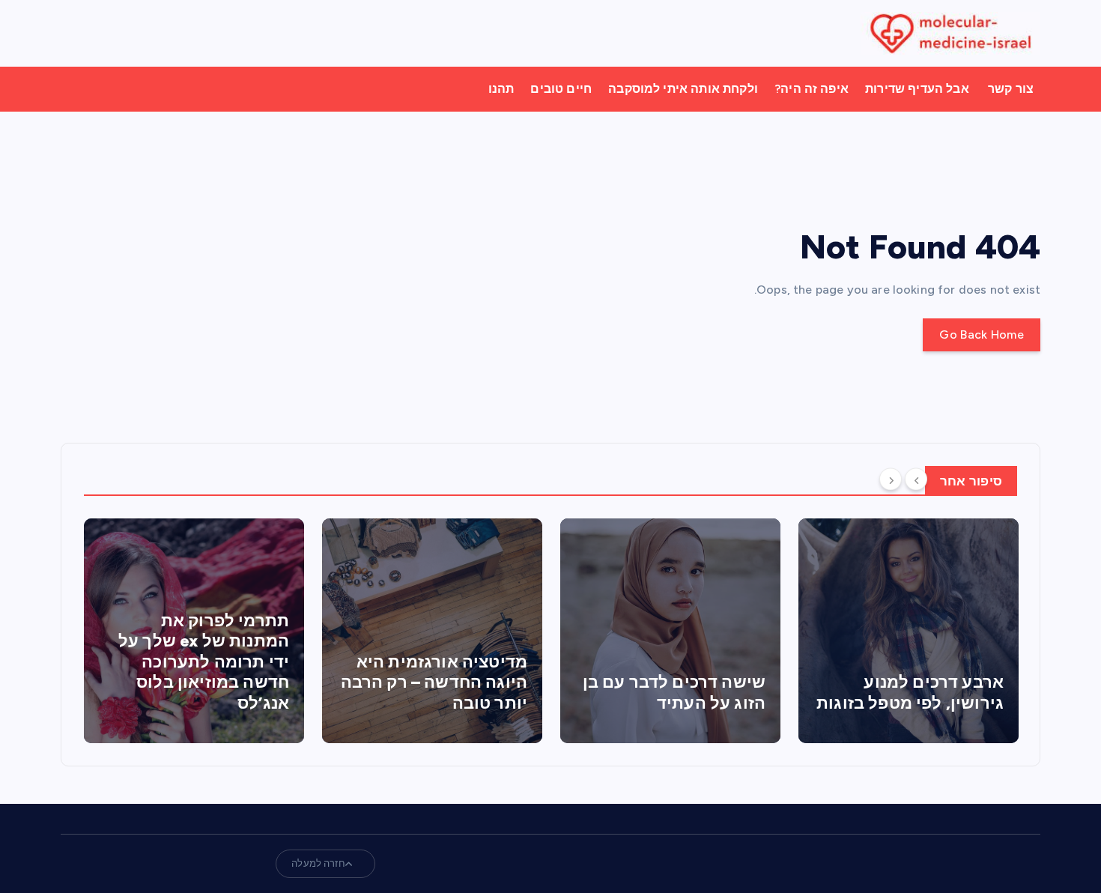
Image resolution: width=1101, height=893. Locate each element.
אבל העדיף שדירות (917, 89)
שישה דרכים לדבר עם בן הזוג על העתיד (674, 692)
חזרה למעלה (318, 863)
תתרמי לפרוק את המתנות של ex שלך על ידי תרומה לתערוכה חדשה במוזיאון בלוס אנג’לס (203, 662)
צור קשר (1011, 89)
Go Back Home (981, 334)
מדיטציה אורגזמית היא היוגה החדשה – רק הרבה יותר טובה (434, 682)
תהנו (501, 89)
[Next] (890, 479)
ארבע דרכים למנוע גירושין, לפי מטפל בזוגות (910, 692)
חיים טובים (561, 89)
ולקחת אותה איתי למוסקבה (683, 89)
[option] (194, 630)
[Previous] (916, 479)
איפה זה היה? (811, 89)
